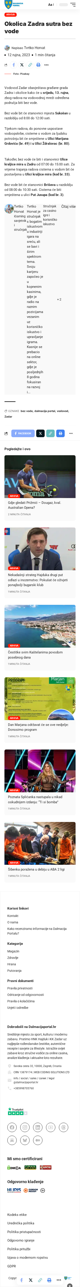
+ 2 (59, 299)
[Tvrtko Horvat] (9, 209)
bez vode (27, 411)
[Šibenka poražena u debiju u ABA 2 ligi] (40, 843)
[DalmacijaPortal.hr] (13, 4)
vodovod (62, 411)
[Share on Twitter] (22, 65)
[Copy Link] (30, 65)
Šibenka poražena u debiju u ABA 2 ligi (36, 869)
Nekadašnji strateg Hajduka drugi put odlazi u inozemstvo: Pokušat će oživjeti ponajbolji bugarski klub (38, 580)
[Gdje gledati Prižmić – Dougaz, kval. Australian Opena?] (40, 476)
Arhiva (10, 14)
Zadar (8, 416)
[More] (46, 65)
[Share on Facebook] (13, 65)
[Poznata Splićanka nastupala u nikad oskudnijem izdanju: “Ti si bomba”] (40, 771)
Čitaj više (68, 206)
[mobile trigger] (72, 4)
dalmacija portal (44, 411)
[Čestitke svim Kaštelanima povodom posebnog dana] (40, 626)
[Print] (38, 65)
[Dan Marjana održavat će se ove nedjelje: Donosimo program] (40, 698)
